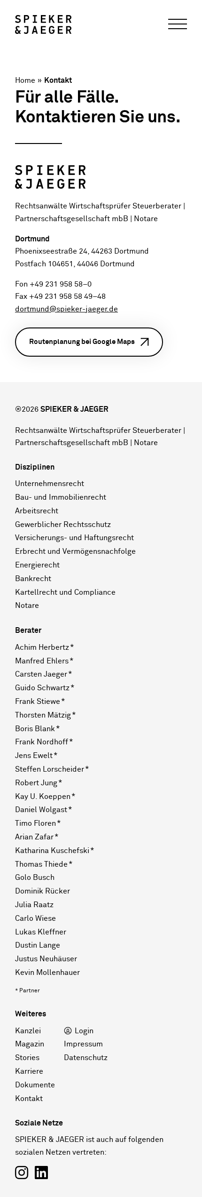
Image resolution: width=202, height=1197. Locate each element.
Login (84, 1031)
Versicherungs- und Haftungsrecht (74, 538)
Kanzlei (28, 1031)
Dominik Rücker (42, 891)
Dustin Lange (37, 945)
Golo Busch (34, 877)
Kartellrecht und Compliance (65, 592)
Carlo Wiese (35, 918)
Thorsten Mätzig (43, 715)
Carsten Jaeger (41, 674)
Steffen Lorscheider (49, 769)
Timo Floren (35, 823)
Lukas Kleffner (40, 932)
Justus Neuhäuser (46, 959)
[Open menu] (177, 24)
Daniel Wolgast (41, 810)
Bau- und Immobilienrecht (60, 497)
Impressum (83, 1044)
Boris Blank (35, 729)
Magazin (29, 1044)
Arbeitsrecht (36, 511)
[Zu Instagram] (21, 1173)
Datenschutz (86, 1057)
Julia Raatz (34, 905)
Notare (27, 605)
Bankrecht (33, 579)
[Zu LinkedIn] (41, 1173)
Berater (28, 630)
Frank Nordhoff (41, 742)
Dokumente (35, 1085)
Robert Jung (36, 783)
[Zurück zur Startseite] (43, 24)
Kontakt (29, 1098)
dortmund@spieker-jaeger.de (66, 309)
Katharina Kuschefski (52, 850)
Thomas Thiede (41, 864)
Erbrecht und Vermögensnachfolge (75, 551)
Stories (27, 1057)
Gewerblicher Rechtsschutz (63, 524)
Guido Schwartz (42, 688)
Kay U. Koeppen (42, 796)
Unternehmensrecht (49, 483)
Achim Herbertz (42, 647)
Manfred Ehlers (42, 661)
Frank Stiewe (37, 701)
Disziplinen (34, 467)
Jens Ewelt (34, 755)
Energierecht (37, 565)
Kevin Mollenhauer (47, 972)
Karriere (29, 1071)
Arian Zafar (34, 837)
